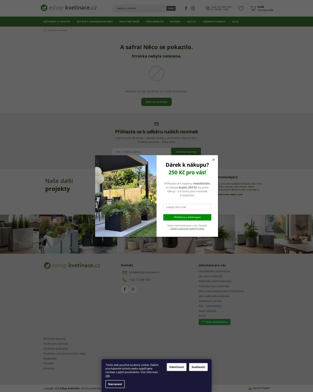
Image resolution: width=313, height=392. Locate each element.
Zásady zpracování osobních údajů (187, 228)
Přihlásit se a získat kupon (187, 217)
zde (107, 376)
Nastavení (115, 384)
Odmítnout (176, 367)
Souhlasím (198, 367)
